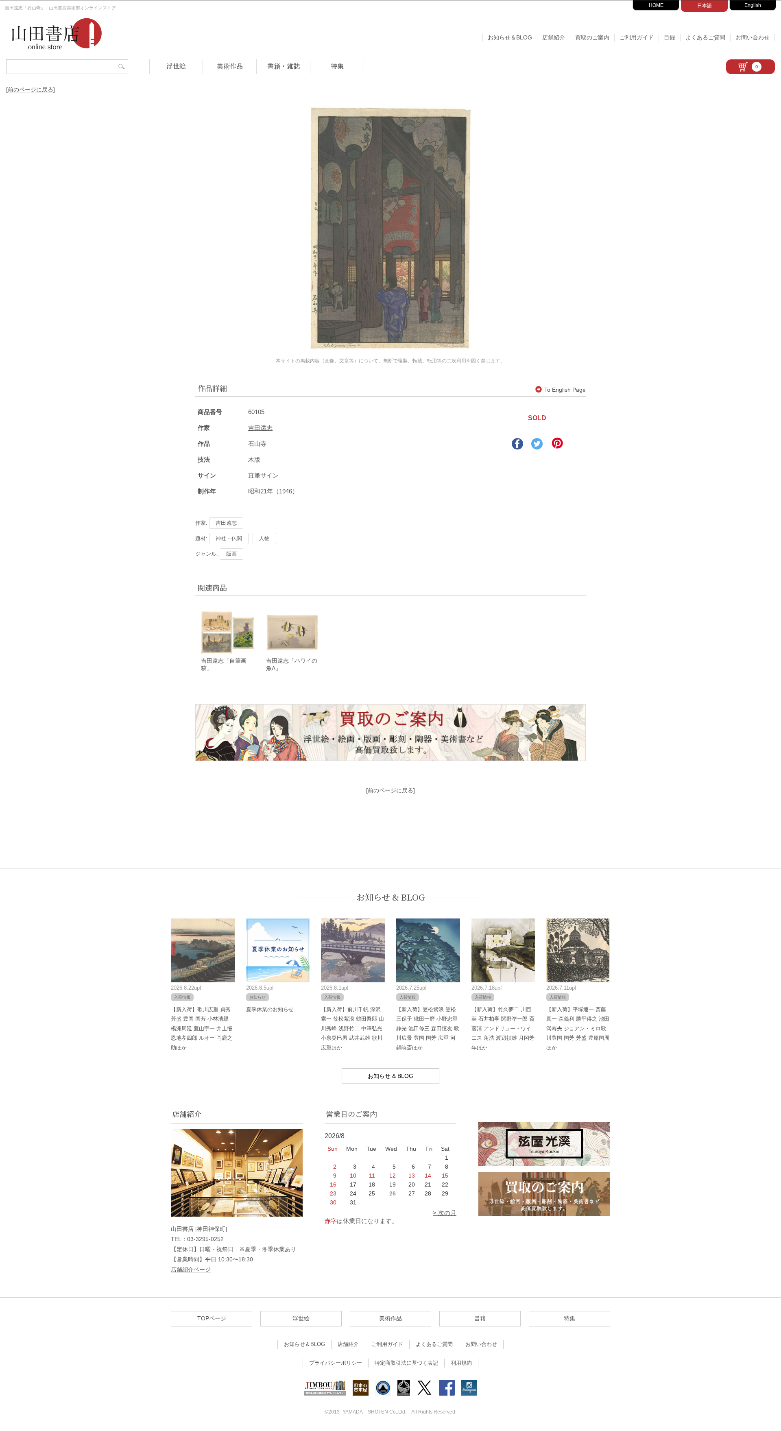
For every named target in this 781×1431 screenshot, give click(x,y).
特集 (337, 66)
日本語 (704, 6)
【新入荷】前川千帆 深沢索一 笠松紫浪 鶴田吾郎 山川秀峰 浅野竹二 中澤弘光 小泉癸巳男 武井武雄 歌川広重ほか (352, 1028)
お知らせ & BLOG (390, 897)
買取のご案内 (592, 37)
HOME (656, 5)
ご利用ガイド (637, 37)
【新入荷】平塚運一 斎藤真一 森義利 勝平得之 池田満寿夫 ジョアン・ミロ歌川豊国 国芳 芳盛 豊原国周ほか (577, 1028)
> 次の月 (444, 1212)
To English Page (565, 389)
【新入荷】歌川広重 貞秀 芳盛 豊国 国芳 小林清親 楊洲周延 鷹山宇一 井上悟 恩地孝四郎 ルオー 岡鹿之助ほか (201, 1028)
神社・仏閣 (229, 538)
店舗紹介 (553, 37)
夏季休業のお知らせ (270, 1009)
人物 (264, 538)
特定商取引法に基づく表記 (406, 1363)
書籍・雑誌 (283, 66)
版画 (231, 554)
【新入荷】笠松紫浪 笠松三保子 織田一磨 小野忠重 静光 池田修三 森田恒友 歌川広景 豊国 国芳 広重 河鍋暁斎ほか (427, 1028)
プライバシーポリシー (335, 1363)
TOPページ (211, 1318)
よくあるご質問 (705, 37)
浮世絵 (176, 66)
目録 (669, 37)
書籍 (480, 1318)
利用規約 (461, 1363)
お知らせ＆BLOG (510, 37)
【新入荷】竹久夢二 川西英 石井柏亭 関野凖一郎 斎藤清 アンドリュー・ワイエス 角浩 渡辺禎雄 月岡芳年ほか (502, 1028)
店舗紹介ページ (191, 1269)
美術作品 (230, 66)
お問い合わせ (752, 37)
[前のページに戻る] (30, 89)
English (752, 5)
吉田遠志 (260, 427)
